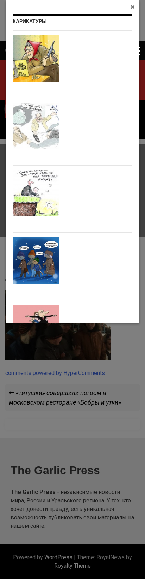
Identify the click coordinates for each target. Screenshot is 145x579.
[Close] (133, 7)
